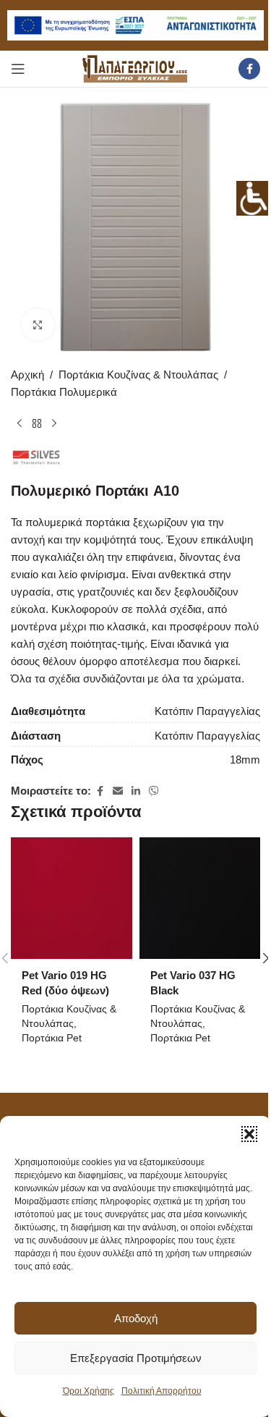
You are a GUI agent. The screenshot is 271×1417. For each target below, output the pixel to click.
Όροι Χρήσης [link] (88, 1391)
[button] (249, 1134)
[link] (253, 198)
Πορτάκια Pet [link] (52, 1038)
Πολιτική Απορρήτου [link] (161, 1391)
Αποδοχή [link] (136, 1318)
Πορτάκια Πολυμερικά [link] (64, 392)
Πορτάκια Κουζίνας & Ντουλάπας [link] (138, 374)
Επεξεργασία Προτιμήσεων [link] (136, 1358)
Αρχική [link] (27, 374)
